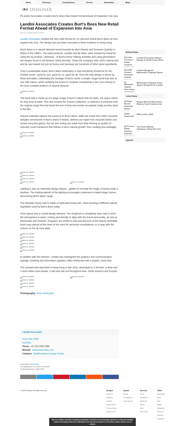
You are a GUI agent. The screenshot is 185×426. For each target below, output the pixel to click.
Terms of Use (111, 412)
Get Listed (143, 412)
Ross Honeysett (45, 293)
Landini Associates (30, 39)
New (141, 408)
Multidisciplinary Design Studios (48, 353)
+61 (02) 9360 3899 (40, 346)
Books (142, 405)
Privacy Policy (111, 408)
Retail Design (34, 364)
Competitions (68, 2)
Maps (127, 2)
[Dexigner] (37, 10)
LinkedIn (160, 415)
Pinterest (160, 412)
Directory (46, 2)
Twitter (159, 405)
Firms (142, 394)
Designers (144, 398)
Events (89, 2)
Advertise (109, 398)
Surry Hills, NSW (30, 339)
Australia (26, 342)
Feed (159, 398)
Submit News (111, 405)
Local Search (128, 401)
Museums (143, 401)
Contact (109, 401)
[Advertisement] (69, 154)
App (158, 401)
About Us (109, 394)
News (28, 2)
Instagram (160, 408)
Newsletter (109, 2)
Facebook (160, 419)
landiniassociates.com (43, 350)
